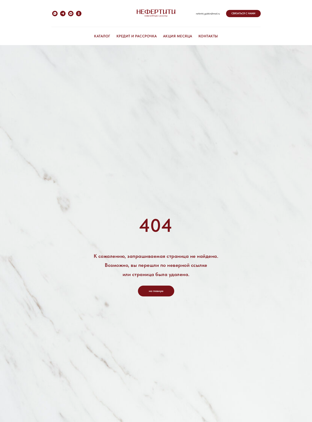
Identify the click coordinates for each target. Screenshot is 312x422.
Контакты (208, 36)
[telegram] (63, 13)
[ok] (78, 13)
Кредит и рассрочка (136, 36)
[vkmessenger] (70, 13)
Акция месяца (177, 36)
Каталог (102, 36)
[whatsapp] (55, 13)
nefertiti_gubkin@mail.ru (208, 13)
